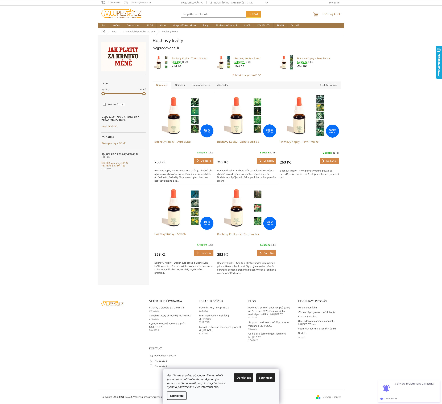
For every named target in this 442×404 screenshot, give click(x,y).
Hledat (253, 14)
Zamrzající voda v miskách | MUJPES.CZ (214, 317)
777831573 (160, 360)
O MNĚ (302, 333)
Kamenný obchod (307, 316)
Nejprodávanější (201, 85)
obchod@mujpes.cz (165, 355)
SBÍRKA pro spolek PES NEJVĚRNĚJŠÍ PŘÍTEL (114, 164)
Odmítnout (244, 377)
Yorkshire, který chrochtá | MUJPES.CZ (170, 315)
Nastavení (177, 395)
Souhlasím (265, 377)
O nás (301, 337)
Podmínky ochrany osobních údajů (317, 328)
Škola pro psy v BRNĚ (113, 143)
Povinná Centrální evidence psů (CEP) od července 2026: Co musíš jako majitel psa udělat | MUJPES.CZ (269, 311)
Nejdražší (180, 85)
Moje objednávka (192, 2)
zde (216, 387)
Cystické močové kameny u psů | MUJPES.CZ (167, 325)
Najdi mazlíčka (109, 126)
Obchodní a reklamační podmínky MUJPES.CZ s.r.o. (316, 322)
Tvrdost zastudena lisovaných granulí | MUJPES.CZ (220, 328)
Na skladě (115, 104)
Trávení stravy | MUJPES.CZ (214, 307)
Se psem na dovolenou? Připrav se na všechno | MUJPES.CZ (269, 324)
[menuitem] (103, 25)
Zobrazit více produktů (245, 75)
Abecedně (223, 85)
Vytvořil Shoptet (332, 396)
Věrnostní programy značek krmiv (231, 2)
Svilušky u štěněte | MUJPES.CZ (166, 307)
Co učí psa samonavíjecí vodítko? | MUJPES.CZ (267, 335)
